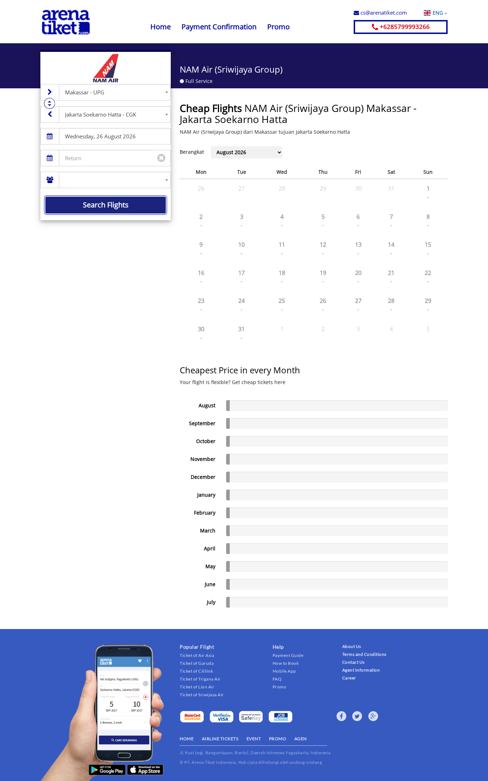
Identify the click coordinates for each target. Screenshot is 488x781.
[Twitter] (357, 716)
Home (160, 26)
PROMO (278, 738)
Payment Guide (288, 655)
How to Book (286, 663)
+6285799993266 (404, 27)
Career (349, 678)
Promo (278, 26)
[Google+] (373, 716)
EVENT (254, 738)
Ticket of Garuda (197, 663)
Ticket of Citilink (196, 671)
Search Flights (106, 205)
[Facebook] (341, 716)
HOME (187, 738)
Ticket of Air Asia (197, 655)
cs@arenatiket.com (383, 12)
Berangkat (192, 151)
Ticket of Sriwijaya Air (202, 694)
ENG (438, 12)
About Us (351, 646)
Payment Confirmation (219, 26)
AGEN (300, 738)
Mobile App (284, 671)
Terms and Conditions (364, 654)
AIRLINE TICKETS (220, 738)
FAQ (277, 679)
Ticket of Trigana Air (200, 679)
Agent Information (361, 670)
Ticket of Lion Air (197, 686)
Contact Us (353, 662)
